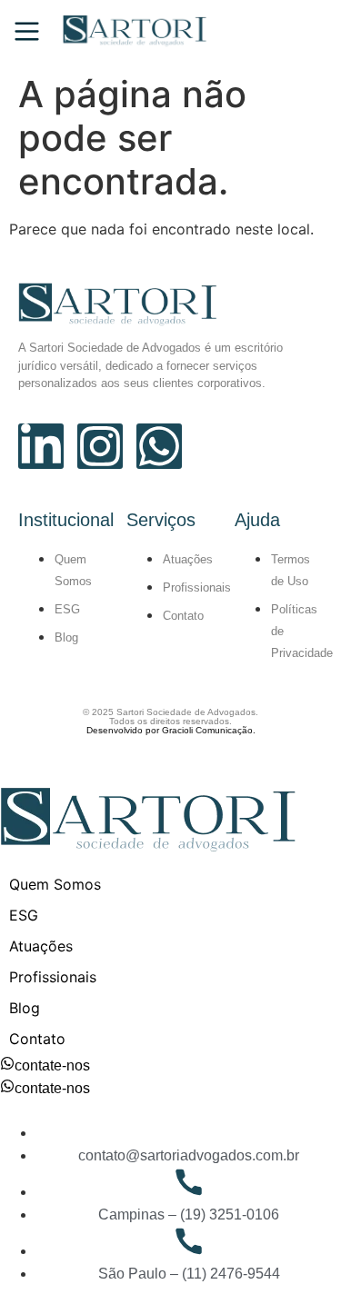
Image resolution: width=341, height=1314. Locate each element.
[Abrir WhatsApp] (295, 1268)
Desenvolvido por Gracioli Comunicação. (171, 730)
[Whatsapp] (159, 446)
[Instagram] (100, 446)
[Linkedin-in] (41, 446)
